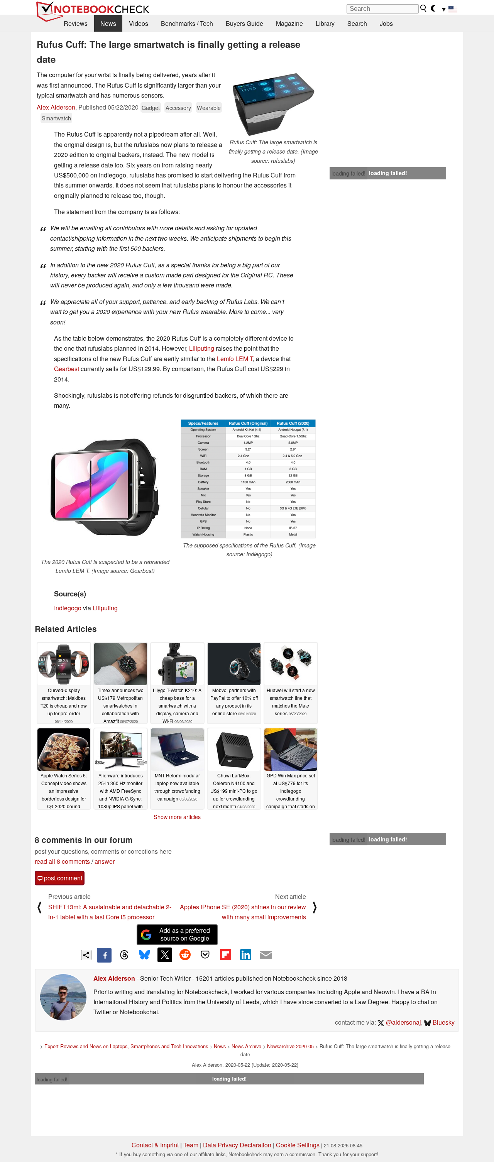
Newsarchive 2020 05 (290, 1046)
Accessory (178, 107)
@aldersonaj (402, 1022)
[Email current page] (266, 955)
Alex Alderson (56, 107)
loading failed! (348, 173)
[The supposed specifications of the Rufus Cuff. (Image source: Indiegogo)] (249, 479)
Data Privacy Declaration (237, 1144)
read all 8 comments (62, 861)
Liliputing (201, 348)
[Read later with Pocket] (205, 955)
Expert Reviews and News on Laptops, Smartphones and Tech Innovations (126, 1046)
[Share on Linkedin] (245, 955)
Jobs (386, 23)
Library (325, 23)
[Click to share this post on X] (164, 955)
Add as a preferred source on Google (184, 934)
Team (190, 1144)
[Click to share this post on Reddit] (185, 955)
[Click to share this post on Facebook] (104, 955)
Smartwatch (56, 118)
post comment (62, 877)
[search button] (423, 8)
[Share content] (86, 955)
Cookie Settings (298, 1144)
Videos (138, 23)
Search (357, 23)
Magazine (289, 23)
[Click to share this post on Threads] (124, 955)
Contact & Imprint (155, 1144)
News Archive (246, 1046)
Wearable (209, 107)
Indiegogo (67, 607)
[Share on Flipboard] (225, 955)
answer (105, 861)
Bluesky (443, 1022)
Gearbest (66, 368)
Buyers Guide (244, 23)
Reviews (76, 23)
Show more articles (177, 817)
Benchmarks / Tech (187, 23)
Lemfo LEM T (235, 358)
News (108, 23)
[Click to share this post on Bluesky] (144, 955)
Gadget (151, 107)
